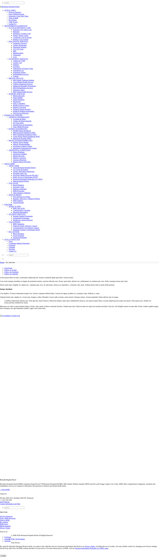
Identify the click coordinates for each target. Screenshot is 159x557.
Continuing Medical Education (19, 243)
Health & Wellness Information (23, 111)
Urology (16, 76)
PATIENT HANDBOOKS (18, 129)
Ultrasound (17, 55)
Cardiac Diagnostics (20, 45)
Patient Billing (18, 98)
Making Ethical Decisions (22, 162)
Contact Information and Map (10, 504)
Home (2, 262)
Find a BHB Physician (16, 14)
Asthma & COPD (19, 61)
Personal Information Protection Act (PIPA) (28, 179)
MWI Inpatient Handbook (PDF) (24, 133)
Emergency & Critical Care (22, 30)
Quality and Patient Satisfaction (23, 171)
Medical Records (19, 96)
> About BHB (5, 490)
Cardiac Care (17, 63)
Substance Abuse (19, 90)
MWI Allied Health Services (22, 92)
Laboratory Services (20, 43)
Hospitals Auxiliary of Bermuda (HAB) (26, 230)
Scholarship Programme (21, 218)
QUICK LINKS (10, 10)
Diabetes (16, 65)
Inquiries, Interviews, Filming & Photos (26, 199)
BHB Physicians (18, 191)
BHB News (4, 524)
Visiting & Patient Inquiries (22, 121)
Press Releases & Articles (21, 197)
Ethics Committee (19, 103)
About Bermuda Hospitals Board (24, 168)
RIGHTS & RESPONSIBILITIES (21, 140)
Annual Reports (18, 203)
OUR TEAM (13, 183)
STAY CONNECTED (12, 239)
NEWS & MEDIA (15, 195)
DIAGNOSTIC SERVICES (18, 41)
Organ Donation (18, 236)
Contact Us (12, 24)
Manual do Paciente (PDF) (22, 138)
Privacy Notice (5, 528)
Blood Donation (18, 234)
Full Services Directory (21, 113)
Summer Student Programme (23, 216)
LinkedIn (12, 247)
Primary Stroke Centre (20, 35)
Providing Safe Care (20, 173)
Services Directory (15, 12)
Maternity (16, 32)
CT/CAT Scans (18, 49)
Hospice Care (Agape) (20, 39)
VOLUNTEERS (14, 222)
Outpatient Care (18, 70)
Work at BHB (13, 18)
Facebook (12, 245)
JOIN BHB (8, 204)
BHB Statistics (18, 201)
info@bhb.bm (5, 502)
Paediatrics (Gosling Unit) (22, 34)
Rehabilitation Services (21, 74)
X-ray (15, 57)
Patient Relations (18, 100)
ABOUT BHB (9, 164)
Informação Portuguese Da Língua (25, 148)
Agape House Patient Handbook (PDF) (26, 136)
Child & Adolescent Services (23, 84)
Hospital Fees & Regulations (23, 125)
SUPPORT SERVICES (17, 94)
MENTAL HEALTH (16, 78)
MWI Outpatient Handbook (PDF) (25, 135)
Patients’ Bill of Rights (20, 142)
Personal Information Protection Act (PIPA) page (91, 548)
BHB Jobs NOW (19, 208)
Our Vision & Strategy (20, 169)
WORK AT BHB (15, 206)
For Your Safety (18, 123)
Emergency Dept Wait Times (18, 16)
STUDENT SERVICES (17, 214)
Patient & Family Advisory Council (25, 226)
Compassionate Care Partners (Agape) (26, 228)
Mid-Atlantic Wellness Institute (23, 80)
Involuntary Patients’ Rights (22, 146)
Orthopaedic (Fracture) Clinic (23, 68)
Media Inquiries (5, 526)
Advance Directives (19, 160)
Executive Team (18, 187)
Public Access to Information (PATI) (25, 177)
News (11, 241)
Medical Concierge (19, 107)
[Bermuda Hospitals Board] (9, 7)
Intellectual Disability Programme (24, 86)
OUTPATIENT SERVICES (18, 59)
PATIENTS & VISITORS (13, 115)
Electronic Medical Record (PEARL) (25, 175)
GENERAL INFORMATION (19, 117)
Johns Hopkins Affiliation (22, 193)
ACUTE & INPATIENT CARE (20, 28)
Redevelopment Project (21, 181)
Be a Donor (13, 20)
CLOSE (3, 556)
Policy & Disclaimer (18, 539)
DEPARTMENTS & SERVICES (15, 26)
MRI (14, 51)
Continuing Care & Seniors (22, 37)
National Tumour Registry (22, 109)
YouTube (12, 249)
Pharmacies (17, 102)
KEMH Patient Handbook (22, 131)
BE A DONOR (14, 232)
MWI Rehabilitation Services (23, 88)
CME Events (13, 22)
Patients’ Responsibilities (21, 144)
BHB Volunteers (18, 224)
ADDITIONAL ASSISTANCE (20, 150)
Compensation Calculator (21, 210)
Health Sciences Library (21, 105)
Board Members (18, 185)
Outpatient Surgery (19, 72)
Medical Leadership (19, 189)
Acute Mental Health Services (23, 82)
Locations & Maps (19, 119)
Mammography (18, 53)
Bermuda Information (20, 212)
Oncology (16, 67)
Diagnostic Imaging (19, 47)
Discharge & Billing (20, 154)
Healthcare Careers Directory (23, 220)
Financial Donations (20, 237)
